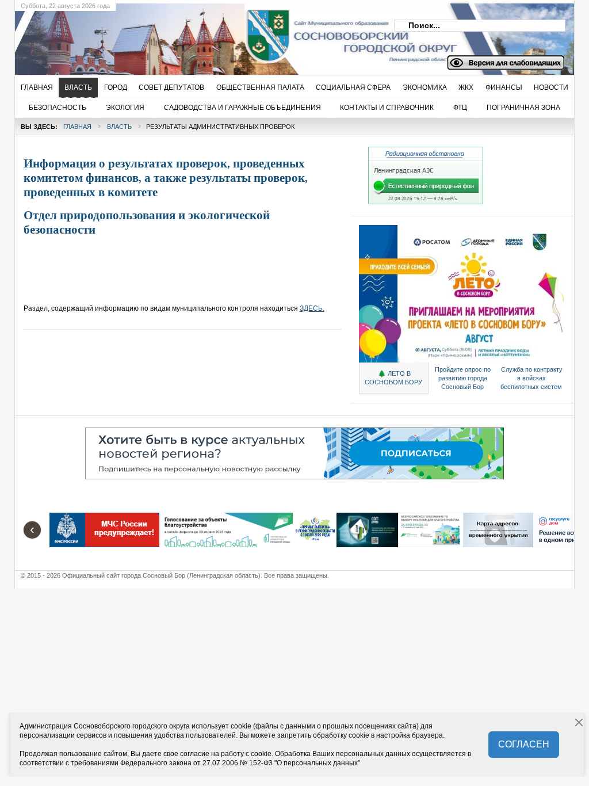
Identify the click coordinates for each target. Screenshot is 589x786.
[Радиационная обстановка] (425, 202)
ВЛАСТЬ (119, 126)
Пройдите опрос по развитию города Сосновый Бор (463, 378)
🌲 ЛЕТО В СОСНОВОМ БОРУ (393, 378)
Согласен (523, 744)
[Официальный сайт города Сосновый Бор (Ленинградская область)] (202, 35)
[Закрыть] (579, 722)
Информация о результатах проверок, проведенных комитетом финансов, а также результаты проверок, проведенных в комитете (166, 178)
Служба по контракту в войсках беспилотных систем (531, 378)
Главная (77, 126)
